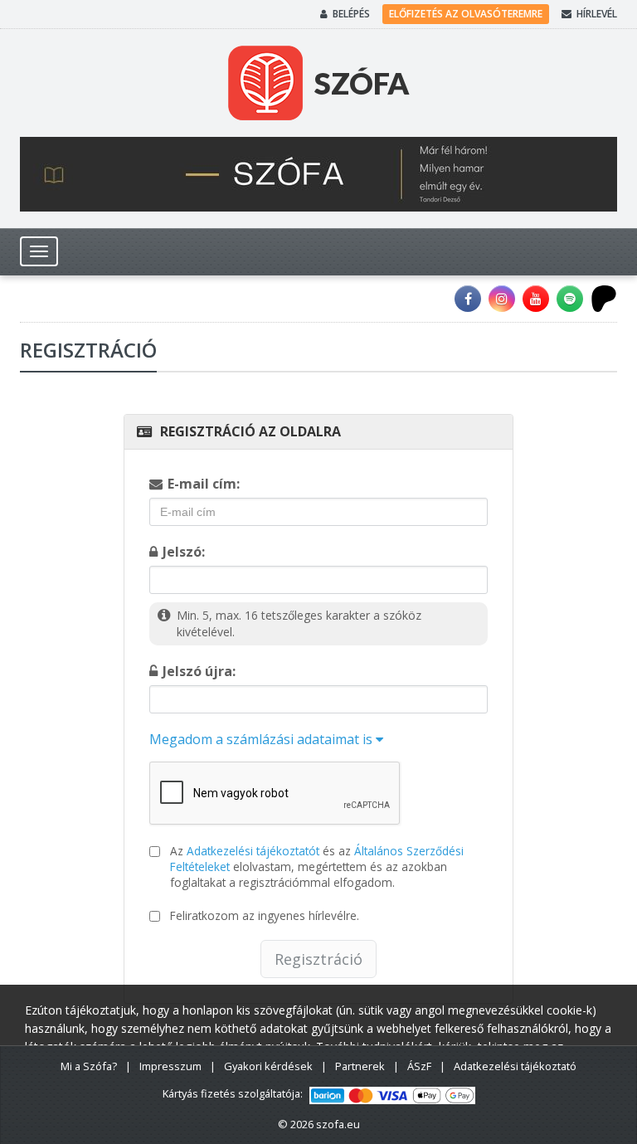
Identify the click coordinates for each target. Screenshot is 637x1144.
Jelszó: (184, 552)
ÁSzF (419, 1066)
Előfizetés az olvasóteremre (465, 14)
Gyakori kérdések (268, 1066)
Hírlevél (596, 14)
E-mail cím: (204, 484)
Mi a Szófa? (89, 1066)
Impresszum (170, 1066)
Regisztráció (318, 959)
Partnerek (360, 1066)
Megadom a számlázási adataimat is (262, 739)
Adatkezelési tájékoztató (515, 1066)
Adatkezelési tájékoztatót (253, 851)
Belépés (351, 14)
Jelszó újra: (199, 671)
